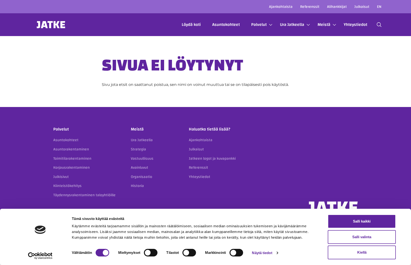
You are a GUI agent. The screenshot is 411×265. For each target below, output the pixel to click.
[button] (379, 25)
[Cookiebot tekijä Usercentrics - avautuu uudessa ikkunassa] (40, 255)
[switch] (150, 252)
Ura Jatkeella (292, 24)
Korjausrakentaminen (71, 167)
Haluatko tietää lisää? (209, 129)
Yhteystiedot (355, 24)
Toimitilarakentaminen (72, 158)
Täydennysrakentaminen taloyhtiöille (84, 195)
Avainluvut (139, 167)
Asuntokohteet (226, 24)
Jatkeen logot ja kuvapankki (212, 158)
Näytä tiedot (262, 253)
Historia (137, 185)
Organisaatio (141, 176)
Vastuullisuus (142, 158)
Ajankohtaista (281, 6)
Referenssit (309, 6)
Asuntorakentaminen (71, 149)
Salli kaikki (362, 221)
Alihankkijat (337, 6)
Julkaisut (361, 6)
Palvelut (259, 24)
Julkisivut (61, 176)
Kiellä (362, 252)
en (379, 6)
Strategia (138, 149)
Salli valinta (361, 237)
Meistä (324, 24)
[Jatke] (51, 24)
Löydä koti (191, 24)
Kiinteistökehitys (67, 185)
